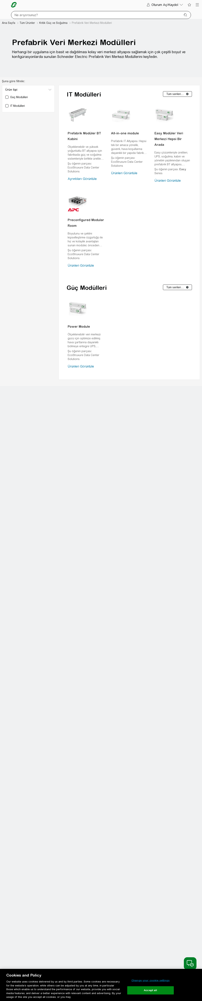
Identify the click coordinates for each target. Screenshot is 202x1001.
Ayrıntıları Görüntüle (82, 179)
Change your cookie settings (150, 980)
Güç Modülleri (87, 287)
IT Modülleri (84, 94)
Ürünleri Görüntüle (124, 173)
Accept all (150, 990)
